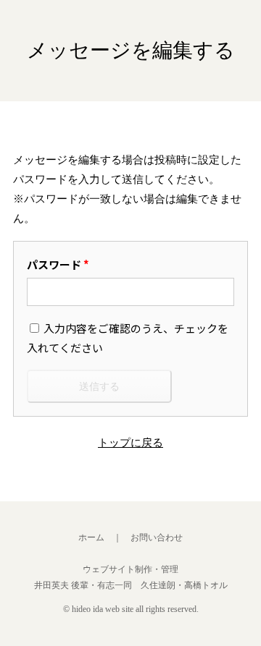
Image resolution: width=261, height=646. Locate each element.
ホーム (91, 537)
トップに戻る (130, 443)
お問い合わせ (156, 537)
